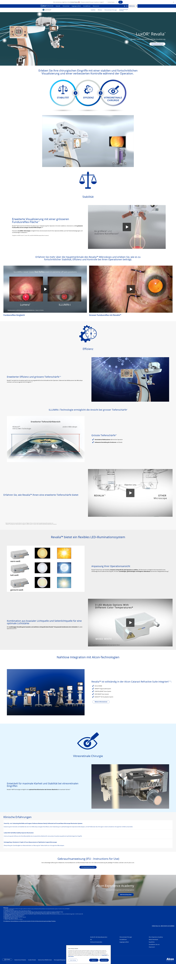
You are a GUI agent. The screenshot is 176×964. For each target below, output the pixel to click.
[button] (112, 2)
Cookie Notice (104, 955)
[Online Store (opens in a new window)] (124, 6)
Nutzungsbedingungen (60, 959)
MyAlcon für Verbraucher (132, 6)
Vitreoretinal (66, 6)
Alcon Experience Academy (156, 937)
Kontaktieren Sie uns (157, 44)
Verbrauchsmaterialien (96, 942)
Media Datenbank (153, 939)
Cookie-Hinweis (32, 959)
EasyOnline (152, 942)
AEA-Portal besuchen (126, 894)
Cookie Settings (73, 960)
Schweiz (8, 959)
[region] (88, 954)
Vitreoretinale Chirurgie (111, 9)
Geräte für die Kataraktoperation (98, 937)
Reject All (94, 960)
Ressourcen (96, 6)
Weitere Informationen (101, 702)
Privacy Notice (71, 956)
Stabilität (93, 9)
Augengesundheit (76, 6)
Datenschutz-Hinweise (20, 959)
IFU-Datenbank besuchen (88, 867)
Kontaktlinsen (86, 6)
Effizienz (100, 9)
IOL (91, 939)
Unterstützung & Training (123, 10)
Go (120, 2)
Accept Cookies (104, 960)
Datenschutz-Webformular (45, 959)
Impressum (152, 947)
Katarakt (58, 6)
